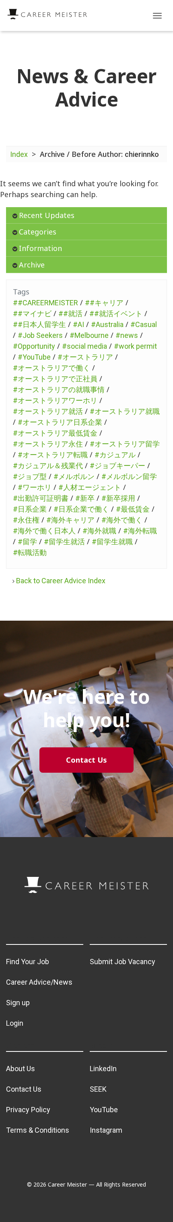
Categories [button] (37, 232)
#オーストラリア (85, 357)
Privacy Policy (28, 1109)
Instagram (106, 1130)
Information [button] (40, 248)
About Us (20, 1068)
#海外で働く (121, 520)
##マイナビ (32, 313)
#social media (84, 346)
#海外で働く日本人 (44, 531)
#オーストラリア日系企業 (60, 422)
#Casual (143, 324)
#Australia (107, 324)
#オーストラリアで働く (51, 368)
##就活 (70, 313)
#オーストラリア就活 (48, 411)
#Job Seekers (40, 335)
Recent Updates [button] (46, 215)
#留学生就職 (112, 541)
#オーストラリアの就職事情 (59, 389)
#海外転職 (140, 531)
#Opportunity (34, 346)
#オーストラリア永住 (48, 444)
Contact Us (23, 1089)
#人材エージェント (89, 487)
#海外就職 (99, 531)
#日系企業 (30, 509)
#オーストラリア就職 (125, 411)
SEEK (98, 1089)
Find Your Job (27, 961)
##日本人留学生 (39, 324)
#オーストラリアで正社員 (55, 378)
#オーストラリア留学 (125, 444)
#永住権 (26, 520)
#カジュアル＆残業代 (48, 465)
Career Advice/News (39, 982)
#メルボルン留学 (129, 476)
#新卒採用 (118, 498)
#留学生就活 (64, 541)
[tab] (86, 215)
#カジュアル (115, 455)
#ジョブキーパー (117, 465)
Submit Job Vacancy (122, 961)
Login (14, 1023)
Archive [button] (32, 264)
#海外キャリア (70, 520)
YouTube (104, 1109)
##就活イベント (115, 313)
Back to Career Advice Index (60, 580)
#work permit (135, 346)
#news (126, 335)
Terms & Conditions (37, 1130)
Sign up (18, 1002)
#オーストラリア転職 (53, 455)
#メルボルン (74, 476)
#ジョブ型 (30, 476)
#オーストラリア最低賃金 (55, 433)
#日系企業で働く (81, 509)
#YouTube (34, 357)
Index (19, 154)
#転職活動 (30, 552)
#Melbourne (89, 335)
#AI (78, 324)
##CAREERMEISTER (45, 302)
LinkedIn (103, 1068)
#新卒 (85, 498)
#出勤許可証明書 (40, 498)
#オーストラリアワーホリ (55, 400)
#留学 (27, 541)
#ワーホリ (34, 487)
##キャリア (104, 302)
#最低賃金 (133, 509)
